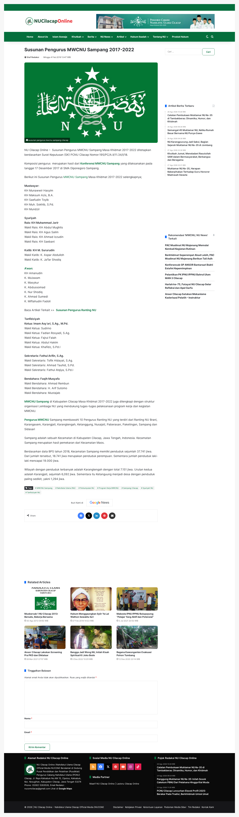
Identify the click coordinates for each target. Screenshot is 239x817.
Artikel (120, 36)
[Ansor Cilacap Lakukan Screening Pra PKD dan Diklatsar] (45, 637)
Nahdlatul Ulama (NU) (66, 488)
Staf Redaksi (33, 57)
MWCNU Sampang (75, 177)
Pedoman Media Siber (175, 807)
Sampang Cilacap (130, 488)
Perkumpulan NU (87, 488)
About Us (43, 36)
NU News (105, 36)
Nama (28, 718)
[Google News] (99, 502)
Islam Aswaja (60, 36)
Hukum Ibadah (138, 36)
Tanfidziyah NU (33, 492)
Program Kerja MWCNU (109, 488)
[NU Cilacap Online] (48, 21)
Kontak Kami (208, 807)
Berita (91, 36)
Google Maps (65, 788)
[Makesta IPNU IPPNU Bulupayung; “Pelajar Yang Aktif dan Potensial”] (137, 599)
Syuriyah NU (148, 488)
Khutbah (76, 36)
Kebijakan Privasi (133, 807)
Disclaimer (118, 807)
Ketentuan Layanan (153, 807)
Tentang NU (159, 36)
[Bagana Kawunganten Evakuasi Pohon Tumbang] (137, 637)
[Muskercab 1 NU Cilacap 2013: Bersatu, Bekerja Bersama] (45, 599)
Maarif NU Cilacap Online (102, 783)
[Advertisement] (91, 549)
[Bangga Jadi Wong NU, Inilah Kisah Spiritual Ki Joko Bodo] (91, 637)
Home (30, 36)
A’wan (28, 268)
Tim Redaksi (194, 807)
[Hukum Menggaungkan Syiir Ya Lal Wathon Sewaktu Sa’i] (91, 599)
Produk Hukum (180, 36)
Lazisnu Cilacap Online (128, 783)
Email (28, 732)
